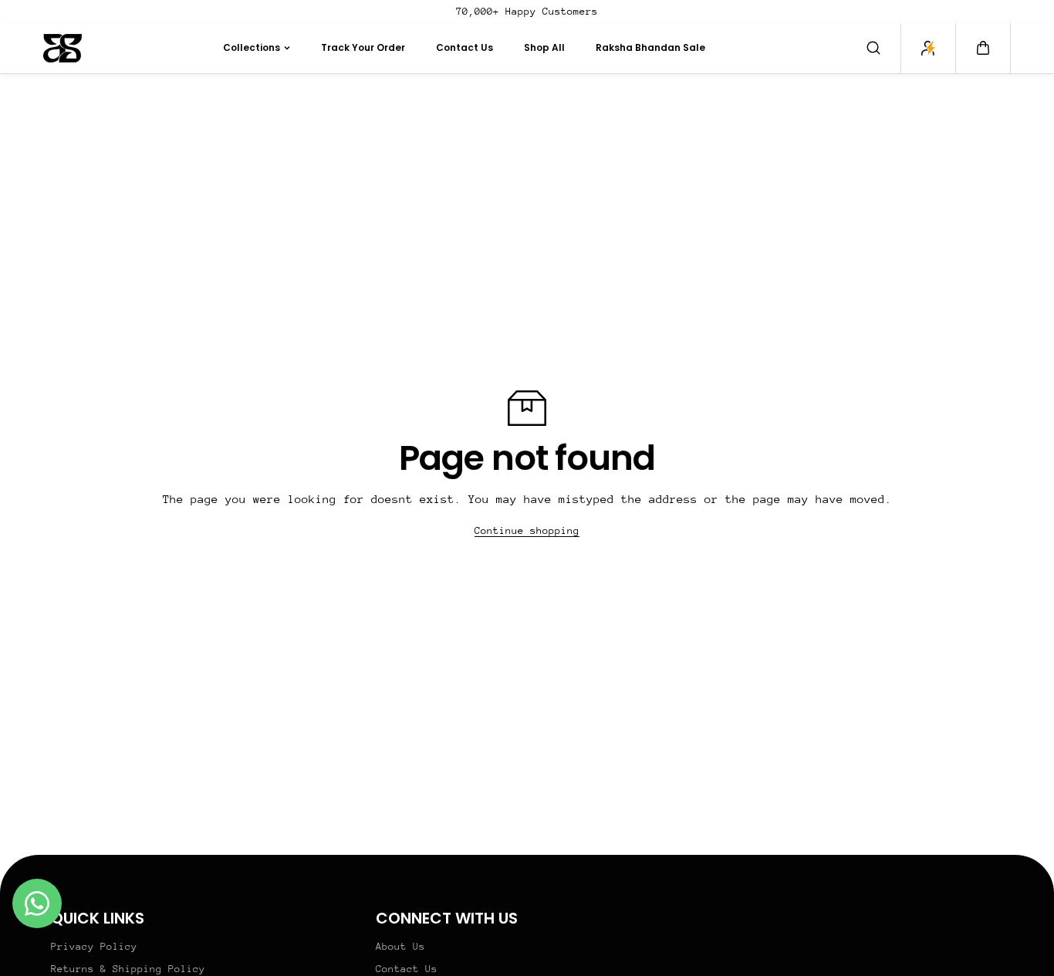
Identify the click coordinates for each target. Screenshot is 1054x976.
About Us (400, 946)
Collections (251, 47)
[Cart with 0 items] (983, 47)
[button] (983, 47)
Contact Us (464, 47)
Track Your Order (363, 47)
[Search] (873, 47)
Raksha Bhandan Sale (650, 47)
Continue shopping (527, 530)
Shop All (544, 47)
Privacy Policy (94, 946)
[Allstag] (62, 48)
